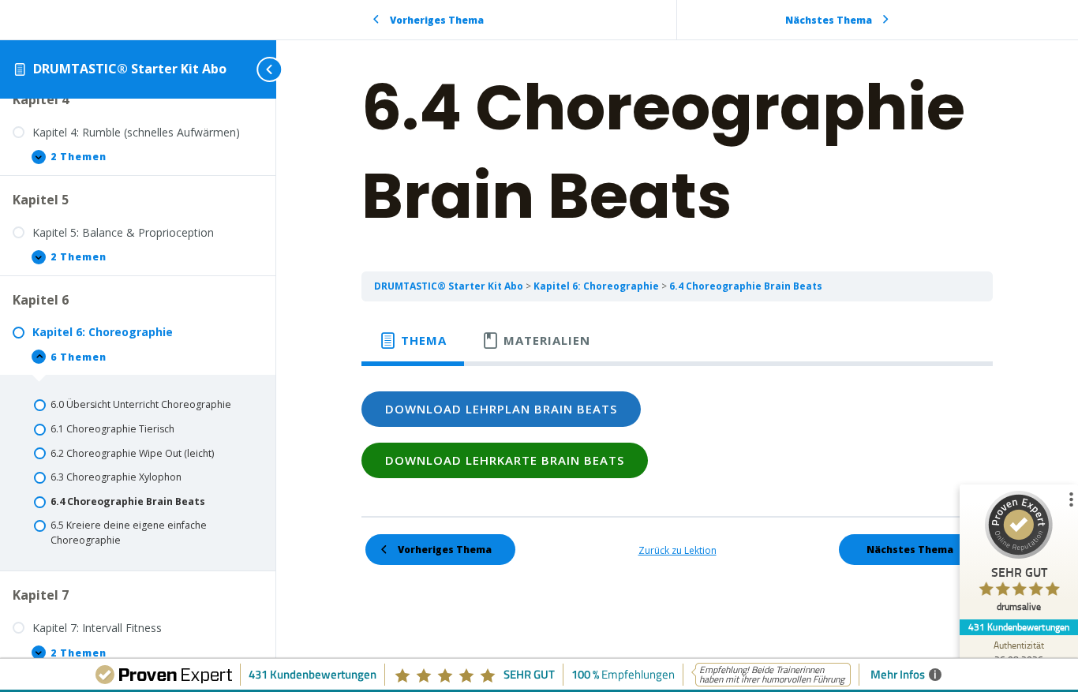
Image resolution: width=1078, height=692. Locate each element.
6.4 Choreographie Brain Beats (745, 286)
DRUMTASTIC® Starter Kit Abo (129, 68)
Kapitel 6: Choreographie (597, 286)
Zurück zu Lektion (677, 550)
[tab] (412, 340)
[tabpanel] (677, 434)
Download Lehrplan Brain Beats (501, 409)
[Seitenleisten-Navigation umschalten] (252, 69)
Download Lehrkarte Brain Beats (504, 460)
